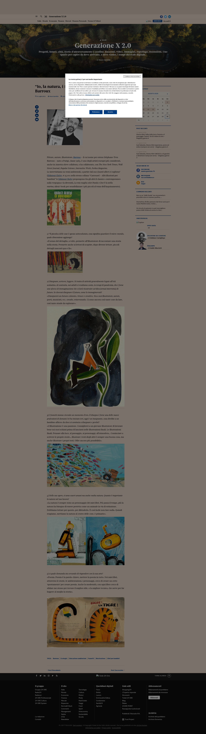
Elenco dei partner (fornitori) (78, 105)
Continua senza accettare (132, 76)
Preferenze (96, 112)
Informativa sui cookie (92, 95)
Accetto (110, 112)
